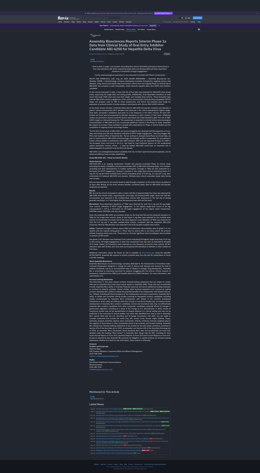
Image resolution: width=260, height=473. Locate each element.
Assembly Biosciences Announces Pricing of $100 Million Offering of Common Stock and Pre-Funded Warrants (128, 422)
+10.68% (127, 409)
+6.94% (165, 421)
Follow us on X (138, 464)
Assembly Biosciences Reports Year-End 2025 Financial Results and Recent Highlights (121, 448)
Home (60, 22)
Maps (73, 22)
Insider (96, 22)
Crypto (115, 22)
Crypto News (151, 29)
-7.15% (145, 450)
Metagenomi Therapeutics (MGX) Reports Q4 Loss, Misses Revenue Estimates (118, 450)
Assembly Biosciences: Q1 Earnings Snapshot (109, 436)
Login (188, 18)
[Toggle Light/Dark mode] (181, 18)
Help (199, 22)
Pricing (193, 22)
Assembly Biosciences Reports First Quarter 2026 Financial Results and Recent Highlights (122, 438)
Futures (103, 22)
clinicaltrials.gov (148, 253)
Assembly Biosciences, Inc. (99, 54)
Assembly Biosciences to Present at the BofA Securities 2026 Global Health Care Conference (123, 433)
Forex (109, 22)
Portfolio (121, 22)
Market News (108, 29)
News (84, 22)
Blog (121, 464)
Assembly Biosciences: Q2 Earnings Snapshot (109, 409)
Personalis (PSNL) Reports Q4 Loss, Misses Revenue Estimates (114, 453)
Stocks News (131, 29)
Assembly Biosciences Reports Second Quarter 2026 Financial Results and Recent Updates (123, 411)
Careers (110, 464)
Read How (153, 25)
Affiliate (96, 464)
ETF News (141, 29)
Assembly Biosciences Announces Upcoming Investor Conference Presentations (119, 415)
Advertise (103, 464)
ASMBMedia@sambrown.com (100, 369)
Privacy (130, 464)
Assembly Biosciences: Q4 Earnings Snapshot (109, 445)
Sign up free (197, 18)
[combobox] (101, 17)
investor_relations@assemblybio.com (104, 356)
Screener (66, 22)
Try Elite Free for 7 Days (162, 13)
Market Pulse (119, 29)
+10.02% (137, 409)
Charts (79, 22)
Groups (90, 22)
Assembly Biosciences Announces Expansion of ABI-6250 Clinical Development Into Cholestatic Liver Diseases (128, 425)
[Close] (257, 13)
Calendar (129, 22)
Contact (116, 464)
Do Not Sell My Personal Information (155, 464)
